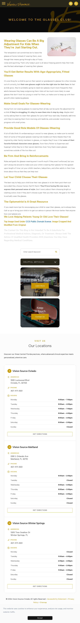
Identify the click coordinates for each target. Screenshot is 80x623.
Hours (14, 395)
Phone (14, 387)
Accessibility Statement (56, 599)
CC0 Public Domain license (38, 221)
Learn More (40, 286)
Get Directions (40, 434)
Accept (40, 618)
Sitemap (43, 602)
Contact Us (40, 317)
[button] (71, 4)
